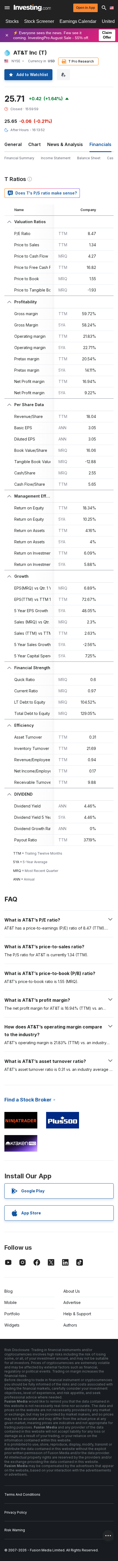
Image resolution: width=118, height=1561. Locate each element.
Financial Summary (19, 158)
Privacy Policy (15, 1512)
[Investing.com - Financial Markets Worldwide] (32, 7)
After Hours (19, 130)
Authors (70, 1325)
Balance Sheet (88, 158)
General (13, 144)
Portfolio (12, 1313)
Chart (34, 144)
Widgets (11, 1325)
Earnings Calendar (78, 21)
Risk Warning (14, 1530)
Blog (8, 1291)
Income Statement (56, 158)
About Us (71, 1291)
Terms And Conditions (22, 1494)
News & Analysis (65, 144)
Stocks (12, 21)
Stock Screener (39, 21)
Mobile (10, 1302)
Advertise (72, 1302)
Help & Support (77, 1313)
